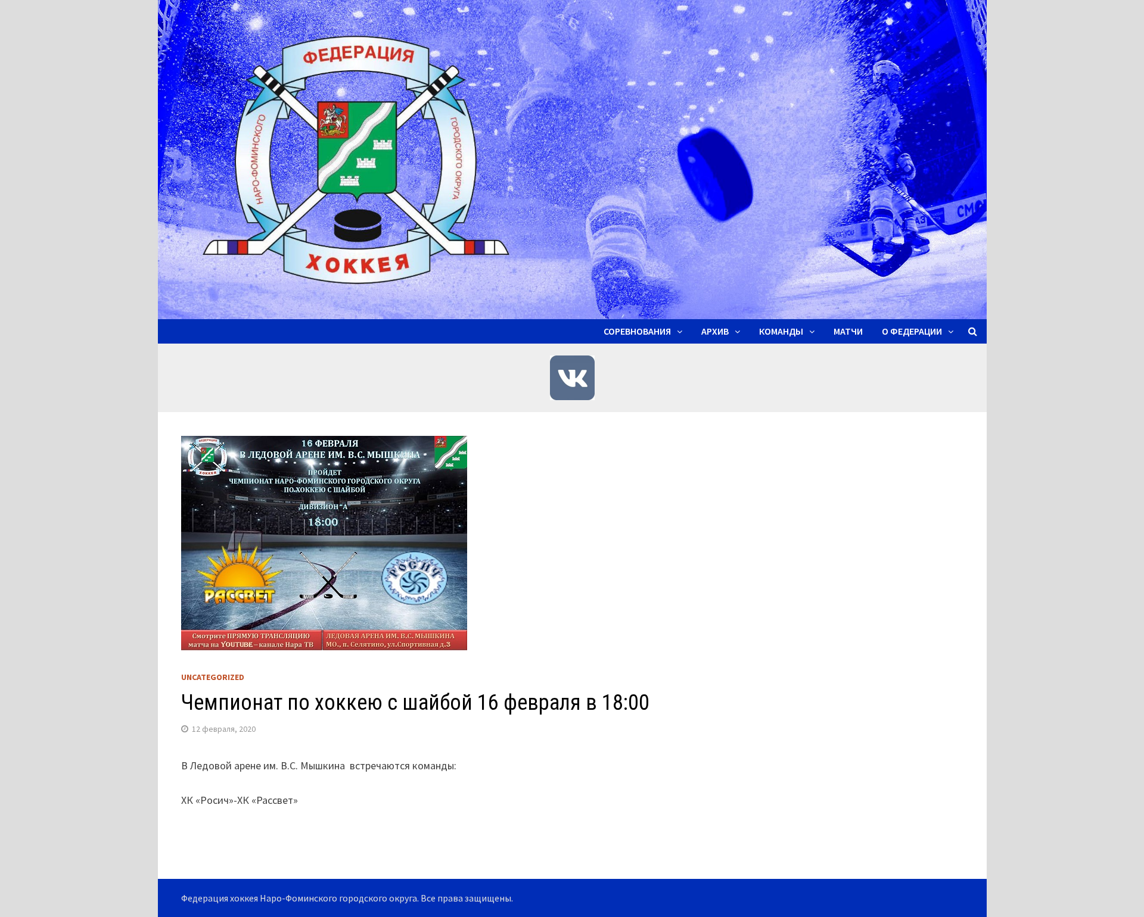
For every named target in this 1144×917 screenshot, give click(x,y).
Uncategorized (212, 677)
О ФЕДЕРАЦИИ (912, 331)
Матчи (848, 331)
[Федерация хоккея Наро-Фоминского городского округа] (572, 158)
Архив (715, 331)
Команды (781, 331)
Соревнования (637, 331)
